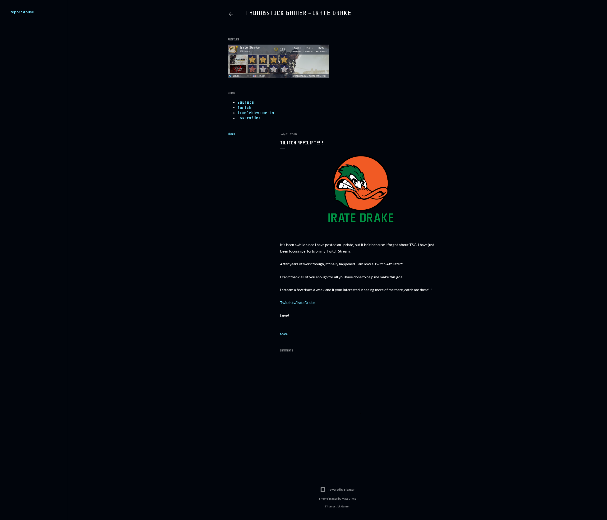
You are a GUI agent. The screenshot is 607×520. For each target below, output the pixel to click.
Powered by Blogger (341, 489)
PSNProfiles (249, 117)
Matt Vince (349, 498)
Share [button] (231, 134)
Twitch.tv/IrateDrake (297, 302)
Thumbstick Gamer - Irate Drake (298, 13)
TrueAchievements (255, 112)
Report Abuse (21, 11)
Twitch (244, 107)
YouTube (245, 102)
